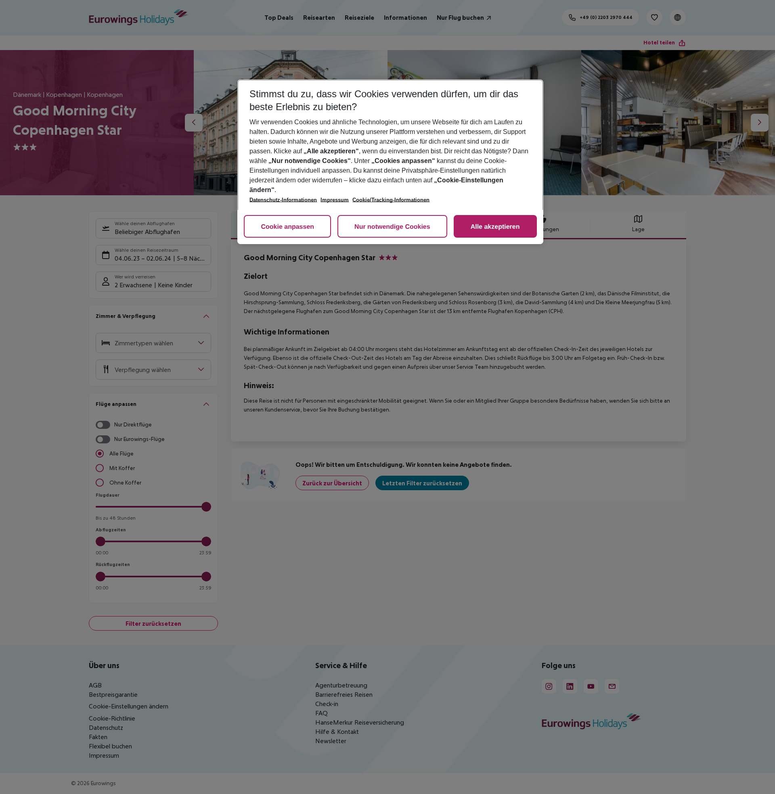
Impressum (334, 200)
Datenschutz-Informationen (283, 200)
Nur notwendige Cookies (392, 227)
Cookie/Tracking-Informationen (390, 200)
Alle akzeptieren (495, 227)
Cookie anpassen (287, 227)
